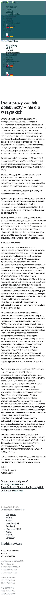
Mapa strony (10, 538)
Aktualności (10, 526)
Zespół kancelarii (12, 523)
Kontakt (9, 535)
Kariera (8, 532)
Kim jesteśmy (11, 515)
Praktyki (9, 520)
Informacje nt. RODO (13, 529)
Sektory (9, 518)
